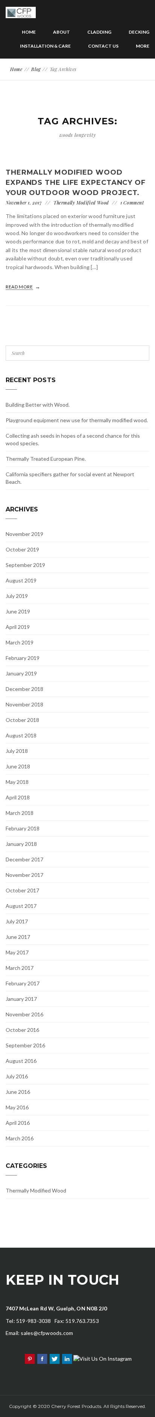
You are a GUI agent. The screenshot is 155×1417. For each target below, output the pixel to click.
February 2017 (23, 983)
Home (29, 32)
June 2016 (18, 1092)
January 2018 (21, 844)
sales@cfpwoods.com (47, 1333)
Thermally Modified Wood (81, 203)
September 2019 (25, 565)
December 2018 (24, 689)
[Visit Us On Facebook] (42, 1358)
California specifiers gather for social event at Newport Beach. (70, 478)
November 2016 (24, 1014)
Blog (35, 69)
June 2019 (18, 611)
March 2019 (19, 642)
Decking (139, 32)
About (61, 32)
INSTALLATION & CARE (45, 46)
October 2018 (22, 720)
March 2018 (19, 813)
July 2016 (17, 1076)
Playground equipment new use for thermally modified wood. (77, 420)
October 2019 (22, 549)
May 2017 (17, 952)
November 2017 (24, 875)
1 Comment (132, 203)
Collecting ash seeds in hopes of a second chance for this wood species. (73, 439)
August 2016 (21, 1061)
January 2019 (21, 673)
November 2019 (24, 534)
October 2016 (22, 1030)
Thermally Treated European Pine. (46, 458)
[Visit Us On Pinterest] (29, 1358)
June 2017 (18, 937)
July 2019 (17, 596)
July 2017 (17, 921)
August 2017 (21, 906)
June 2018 (18, 766)
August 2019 (21, 580)
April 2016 (18, 1123)
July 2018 (17, 751)
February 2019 (23, 658)
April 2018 (18, 797)
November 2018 (24, 704)
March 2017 (19, 968)
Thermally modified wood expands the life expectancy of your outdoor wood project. (76, 182)
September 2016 (25, 1045)
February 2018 (23, 828)
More (142, 46)
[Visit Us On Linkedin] (67, 1358)
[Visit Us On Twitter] (54, 1358)
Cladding (99, 32)
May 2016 (17, 1107)
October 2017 (22, 890)
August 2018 (21, 735)
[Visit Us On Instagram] (102, 1358)
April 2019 (18, 627)
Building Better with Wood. (38, 404)
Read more (20, 287)
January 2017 (21, 999)
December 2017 (24, 859)
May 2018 (17, 782)
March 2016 (19, 1138)
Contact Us (103, 46)
